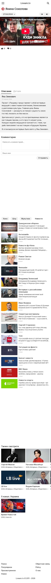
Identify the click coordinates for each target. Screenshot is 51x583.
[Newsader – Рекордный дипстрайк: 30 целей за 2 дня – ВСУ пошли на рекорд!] (25, 271)
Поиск (4, 564)
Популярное (6, 567)
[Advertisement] (25, 70)
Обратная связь (43, 564)
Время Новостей (8, 514)
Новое (4, 574)
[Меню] (3, 3)
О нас (38, 570)
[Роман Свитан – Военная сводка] (25, 260)
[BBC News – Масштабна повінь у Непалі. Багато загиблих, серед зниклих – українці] (25, 372)
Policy (38, 567)
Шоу (14, 219)
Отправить (43, 158)
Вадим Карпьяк (33, 486)
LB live (4, 486)
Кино (5, 219)
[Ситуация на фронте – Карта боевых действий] (25, 350)
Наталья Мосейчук (34, 464)
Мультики (25, 219)
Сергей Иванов (7, 464)
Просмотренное (8, 570)
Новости (39, 219)
